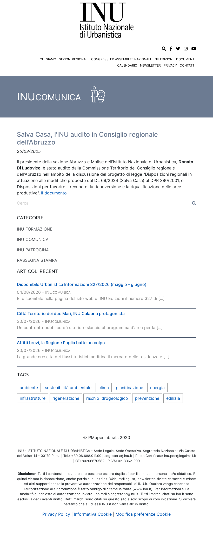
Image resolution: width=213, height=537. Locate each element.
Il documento (54, 192)
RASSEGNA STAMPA (37, 260)
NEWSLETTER (150, 65)
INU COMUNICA (33, 239)
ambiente (29, 387)
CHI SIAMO (48, 59)
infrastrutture (32, 398)
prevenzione (147, 398)
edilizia (173, 398)
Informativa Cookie (93, 514)
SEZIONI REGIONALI (73, 59)
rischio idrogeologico (107, 398)
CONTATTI (187, 65)
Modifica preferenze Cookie (143, 514)
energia (157, 387)
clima (103, 387)
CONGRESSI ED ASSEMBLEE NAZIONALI (121, 59)
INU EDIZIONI (163, 59)
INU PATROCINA (33, 249)
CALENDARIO (127, 65)
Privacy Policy (56, 514)
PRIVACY (170, 65)
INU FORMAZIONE (34, 229)
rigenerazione (65, 398)
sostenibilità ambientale (68, 387)
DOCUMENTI (185, 59)
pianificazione (129, 387)
